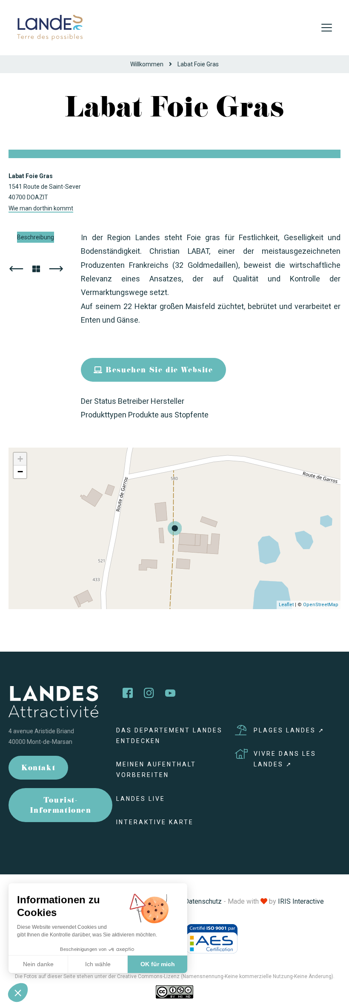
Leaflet (286, 604)
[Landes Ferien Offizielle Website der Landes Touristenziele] (50, 27)
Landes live (140, 798)
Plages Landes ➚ (289, 730)
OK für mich (157, 964)
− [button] (20, 471)
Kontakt (38, 768)
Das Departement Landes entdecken (169, 735)
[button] (18, 992)
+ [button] (20, 459)
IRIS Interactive (301, 901)
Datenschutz (203, 901)
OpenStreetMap (320, 604)
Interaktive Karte (155, 822)
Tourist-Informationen (61, 806)
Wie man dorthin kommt (41, 208)
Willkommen (146, 64)
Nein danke (38, 964)
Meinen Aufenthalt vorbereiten (156, 769)
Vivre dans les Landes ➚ (285, 759)
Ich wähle (98, 964)
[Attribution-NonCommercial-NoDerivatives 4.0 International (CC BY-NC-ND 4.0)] (174, 992)
